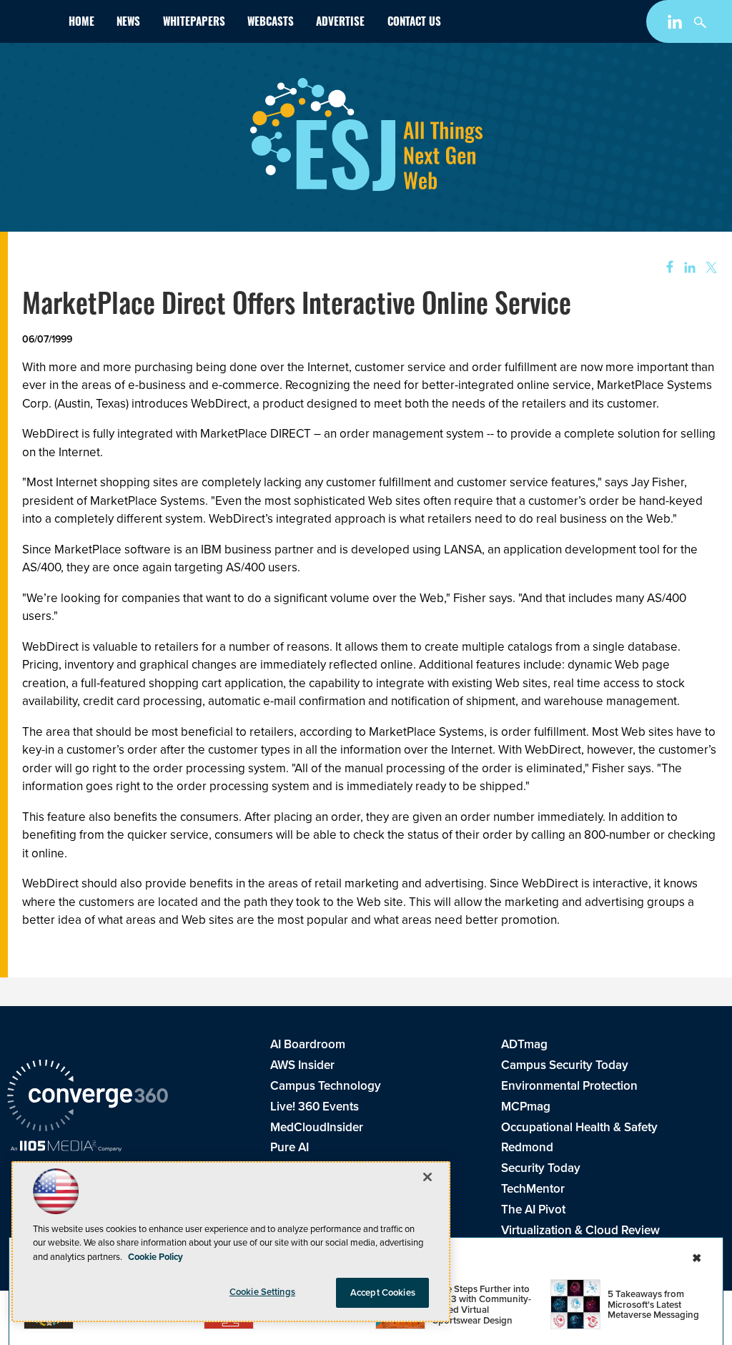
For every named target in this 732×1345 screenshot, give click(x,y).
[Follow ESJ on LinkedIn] (677, 24)
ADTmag (524, 1044)
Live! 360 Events (314, 1106)
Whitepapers (194, 23)
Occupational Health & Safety (579, 1127)
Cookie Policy (155, 1256)
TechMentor (533, 1189)
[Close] (427, 1177)
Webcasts (270, 23)
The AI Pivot (533, 1209)
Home (81, 23)
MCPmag (525, 1106)
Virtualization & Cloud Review (580, 1230)
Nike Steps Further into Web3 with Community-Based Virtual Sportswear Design (481, 1304)
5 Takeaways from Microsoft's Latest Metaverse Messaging (653, 1304)
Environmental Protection (569, 1086)
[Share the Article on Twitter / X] (709, 268)
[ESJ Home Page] (32, 24)
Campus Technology (325, 1086)
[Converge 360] (87, 1097)
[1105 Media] (66, 1147)
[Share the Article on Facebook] (665, 268)
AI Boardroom (307, 1044)
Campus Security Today (564, 1065)
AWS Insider (302, 1065)
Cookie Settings (262, 1292)
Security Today (540, 1168)
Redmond (527, 1147)
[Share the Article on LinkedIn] (687, 268)
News (128, 23)
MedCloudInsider (316, 1127)
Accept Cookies (382, 1292)
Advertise (340, 23)
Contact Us (414, 23)
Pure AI (289, 1147)
